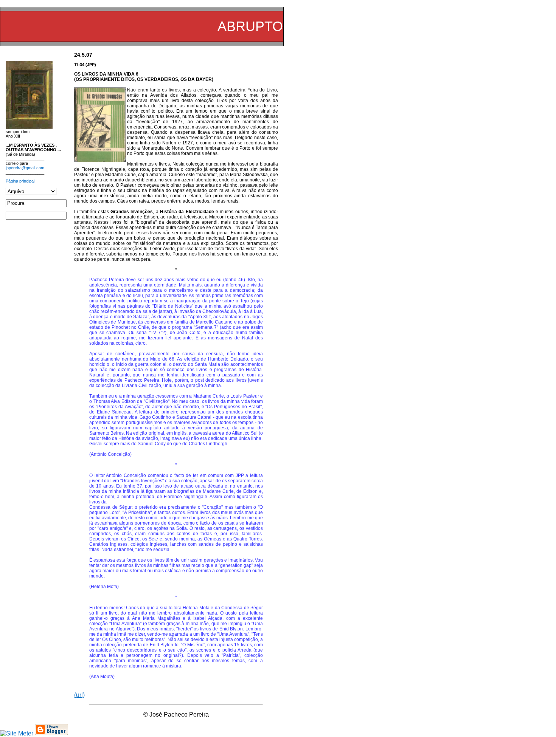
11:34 (79, 64)
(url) (79, 695)
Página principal (20, 181)
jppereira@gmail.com (25, 168)
